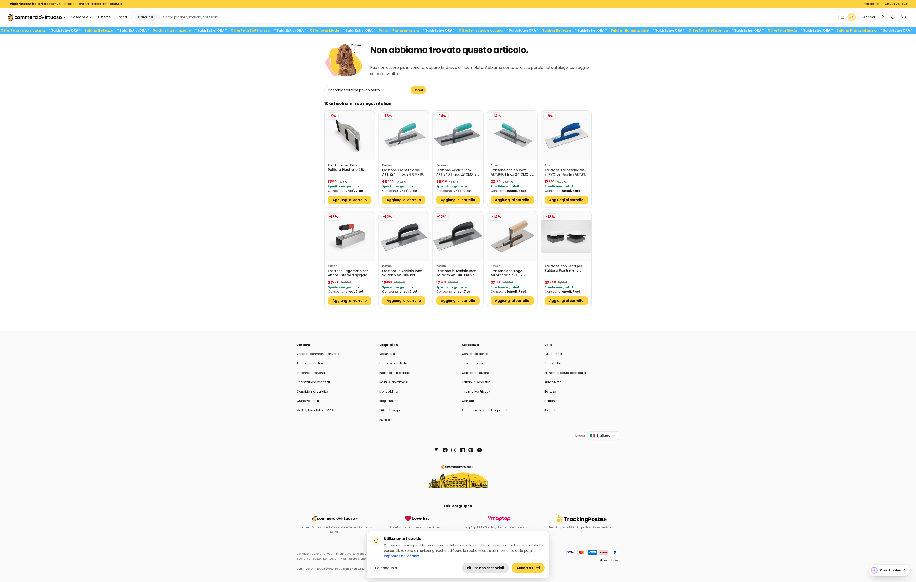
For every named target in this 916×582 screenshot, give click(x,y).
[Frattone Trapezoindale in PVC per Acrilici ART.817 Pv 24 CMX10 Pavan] (566, 135)
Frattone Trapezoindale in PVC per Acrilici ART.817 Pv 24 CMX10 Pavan (566, 172)
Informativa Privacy (476, 392)
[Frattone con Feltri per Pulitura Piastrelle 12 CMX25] (566, 236)
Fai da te (550, 410)
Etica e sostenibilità (393, 363)
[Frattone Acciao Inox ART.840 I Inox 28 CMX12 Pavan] (458, 135)
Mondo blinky (389, 392)
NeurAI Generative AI (393, 382)
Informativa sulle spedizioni (354, 553)
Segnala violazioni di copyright (484, 410)
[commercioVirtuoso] (36, 17)
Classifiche (552, 363)
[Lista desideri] (893, 17)
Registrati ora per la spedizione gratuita (93, 4)
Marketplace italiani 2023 (315, 410)
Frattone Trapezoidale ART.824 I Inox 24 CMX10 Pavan (402, 172)
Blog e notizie (388, 401)
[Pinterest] (470, 450)
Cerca (418, 90)
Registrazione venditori (313, 382)
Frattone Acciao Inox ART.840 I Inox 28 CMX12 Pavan (456, 172)
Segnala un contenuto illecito (316, 559)
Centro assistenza (475, 354)
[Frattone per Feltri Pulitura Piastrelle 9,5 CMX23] (350, 135)
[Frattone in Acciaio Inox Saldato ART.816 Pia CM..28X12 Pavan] (404, 236)
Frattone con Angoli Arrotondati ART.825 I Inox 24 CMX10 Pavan (509, 273)
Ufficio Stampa (390, 410)
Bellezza (550, 392)
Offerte (104, 17)
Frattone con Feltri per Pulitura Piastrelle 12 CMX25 (563, 268)
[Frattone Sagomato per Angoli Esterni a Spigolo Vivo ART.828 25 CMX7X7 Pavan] (350, 236)
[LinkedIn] (462, 450)
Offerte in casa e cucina (42, 30)
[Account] (882, 17)
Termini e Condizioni (476, 382)
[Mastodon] (436, 450)
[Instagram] (453, 450)
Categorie (79, 17)
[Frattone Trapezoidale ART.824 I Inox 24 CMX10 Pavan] (404, 135)
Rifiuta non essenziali (485, 568)
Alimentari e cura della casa (565, 373)
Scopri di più (388, 354)
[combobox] (499, 17)
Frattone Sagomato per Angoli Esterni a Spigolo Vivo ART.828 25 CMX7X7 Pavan (348, 273)
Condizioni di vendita (312, 392)
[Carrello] (903, 17)
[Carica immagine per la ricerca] (842, 17)
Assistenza (871, 4)
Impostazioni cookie (401, 556)
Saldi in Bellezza (118, 30)
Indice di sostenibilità (394, 373)
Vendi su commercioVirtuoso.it (319, 354)
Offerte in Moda (344, 30)
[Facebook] (445, 450)
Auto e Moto (552, 382)
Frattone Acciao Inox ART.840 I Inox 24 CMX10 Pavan (511, 172)
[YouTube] (479, 450)
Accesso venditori (310, 363)
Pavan (387, 165)
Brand (121, 17)
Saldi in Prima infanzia (418, 30)
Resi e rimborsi (472, 363)
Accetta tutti (528, 568)
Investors (385, 420)
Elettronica (552, 401)
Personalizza (386, 568)
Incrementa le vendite (312, 373)
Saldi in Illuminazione (191, 30)
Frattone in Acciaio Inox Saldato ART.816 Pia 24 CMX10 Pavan (456, 273)
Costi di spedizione (475, 373)
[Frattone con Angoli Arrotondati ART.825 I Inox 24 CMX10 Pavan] (512, 236)
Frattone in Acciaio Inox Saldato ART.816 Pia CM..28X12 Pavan (402, 273)
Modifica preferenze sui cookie (360, 559)
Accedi (869, 17)
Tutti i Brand (553, 354)
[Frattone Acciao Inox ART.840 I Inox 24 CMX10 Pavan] (512, 135)
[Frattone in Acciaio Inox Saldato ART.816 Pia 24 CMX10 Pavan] (458, 236)
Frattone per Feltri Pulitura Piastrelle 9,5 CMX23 (345, 167)
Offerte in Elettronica (270, 30)
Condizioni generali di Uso (314, 553)
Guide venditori (308, 401)
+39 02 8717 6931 (895, 4)
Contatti (468, 401)
